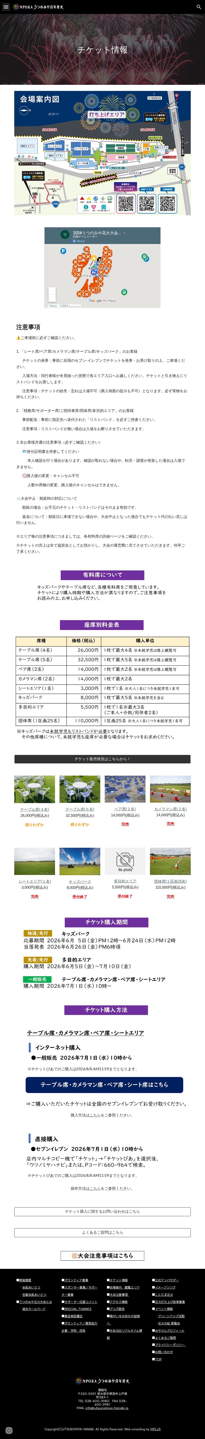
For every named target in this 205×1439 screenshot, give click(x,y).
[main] (102, 49)
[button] (6, 7)
